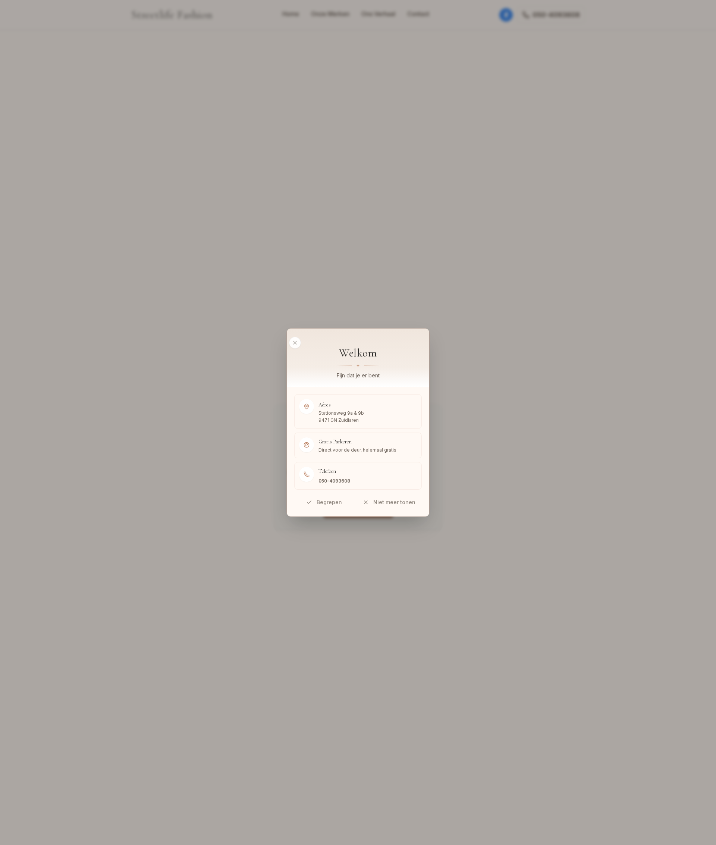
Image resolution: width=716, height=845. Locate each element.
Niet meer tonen (394, 502)
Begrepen (329, 502)
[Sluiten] (295, 343)
